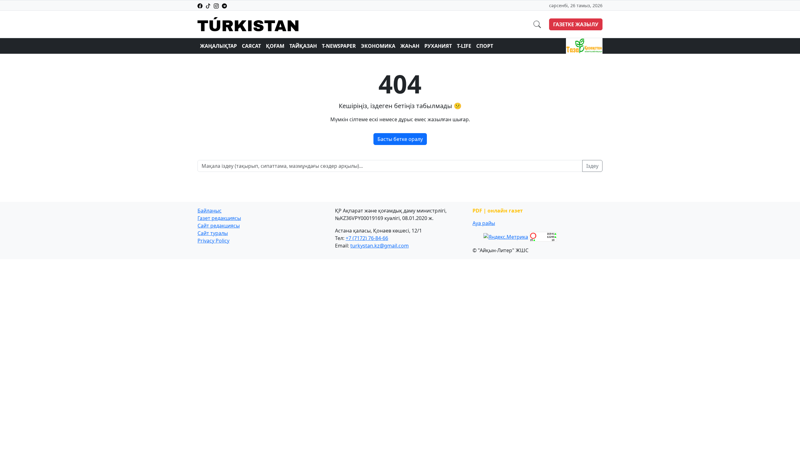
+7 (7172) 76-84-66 (367, 238)
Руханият (438, 45)
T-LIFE (464, 45)
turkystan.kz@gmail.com (379, 245)
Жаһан (409, 45)
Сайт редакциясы (219, 225)
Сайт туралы (213, 233)
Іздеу (592, 165)
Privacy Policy (213, 240)
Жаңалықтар (218, 45)
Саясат (251, 45)
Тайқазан (303, 45)
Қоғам (275, 45)
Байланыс (210, 210)
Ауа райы (483, 223)
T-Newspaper (339, 45)
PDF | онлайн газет (497, 210)
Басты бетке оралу (400, 139)
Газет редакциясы (219, 218)
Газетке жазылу (575, 24)
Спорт (484, 45)
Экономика (378, 45)
